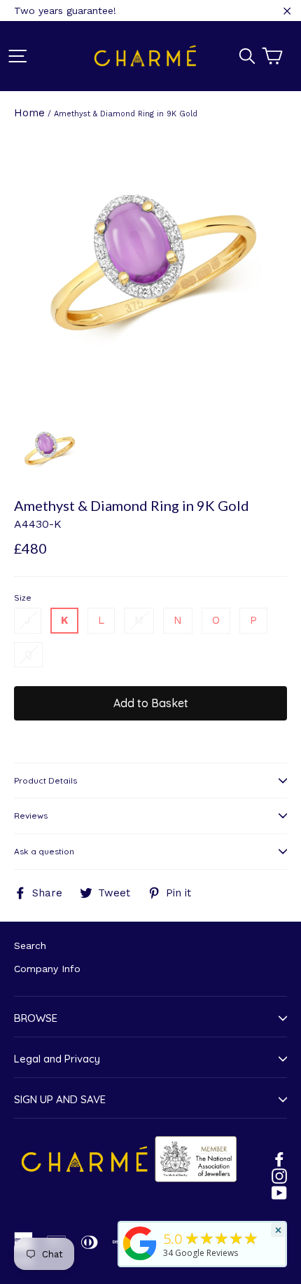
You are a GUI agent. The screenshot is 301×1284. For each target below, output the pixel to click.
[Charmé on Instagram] (279, 1175)
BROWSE (35, 1018)
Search (30, 945)
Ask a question (44, 851)
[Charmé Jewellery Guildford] (140, 1260)
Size (22, 597)
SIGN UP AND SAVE (60, 1099)
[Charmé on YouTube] (279, 1192)
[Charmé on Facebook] (279, 1158)
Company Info (47, 968)
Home (29, 113)
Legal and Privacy (57, 1058)
